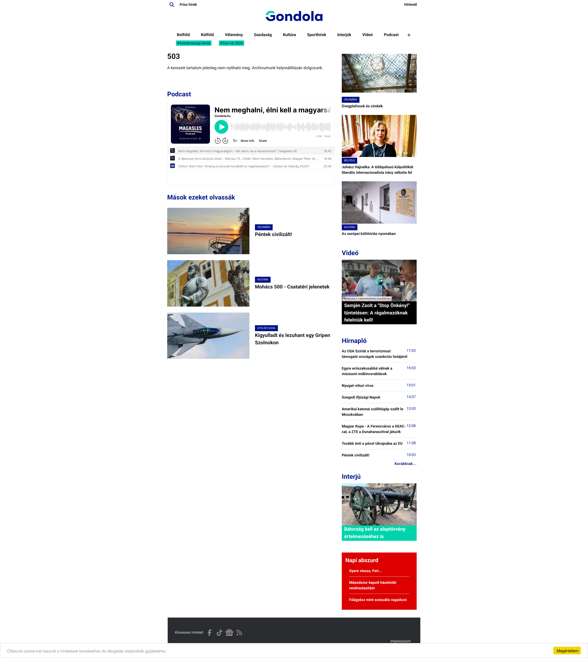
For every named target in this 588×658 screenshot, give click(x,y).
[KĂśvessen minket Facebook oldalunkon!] (210, 633)
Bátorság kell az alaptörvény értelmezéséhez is (374, 533)
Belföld (183, 35)
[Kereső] (172, 4)
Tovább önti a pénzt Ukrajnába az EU (372, 443)
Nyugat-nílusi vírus (357, 385)
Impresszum (400, 641)
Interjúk (344, 35)
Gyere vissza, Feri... (365, 571)
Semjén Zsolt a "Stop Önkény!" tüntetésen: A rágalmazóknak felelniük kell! (377, 313)
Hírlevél (410, 4)
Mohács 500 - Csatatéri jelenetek (292, 287)
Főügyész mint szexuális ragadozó (378, 600)
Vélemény (234, 35)
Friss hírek (188, 4)
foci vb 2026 (233, 43)
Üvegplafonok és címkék (362, 106)
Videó (367, 35)
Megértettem (568, 650)
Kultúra (289, 35)
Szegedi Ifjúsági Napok (361, 397)
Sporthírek (316, 35)
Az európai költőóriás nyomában (369, 233)
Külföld (207, 35)
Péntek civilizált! (273, 234)
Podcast (391, 35)
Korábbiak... (406, 463)
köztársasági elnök (195, 43)
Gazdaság (263, 35)
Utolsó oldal (266, 328)
